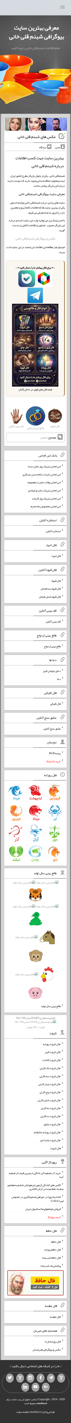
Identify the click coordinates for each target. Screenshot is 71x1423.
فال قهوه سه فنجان (51, 588)
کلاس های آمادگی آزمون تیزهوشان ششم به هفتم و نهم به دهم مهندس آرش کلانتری (35, 1187)
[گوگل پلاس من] (46, 1387)
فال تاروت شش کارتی (49, 1100)
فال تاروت (55, 1148)
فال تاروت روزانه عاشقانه (47, 1132)
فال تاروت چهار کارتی (49, 1084)
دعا (59, 679)
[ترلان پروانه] (35, 125)
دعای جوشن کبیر (52, 671)
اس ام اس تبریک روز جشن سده (44, 466)
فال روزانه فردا (53, 1341)
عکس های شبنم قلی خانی (37, 137)
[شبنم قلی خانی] (15, 125)
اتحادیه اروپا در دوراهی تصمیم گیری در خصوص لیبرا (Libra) (37, 1199)
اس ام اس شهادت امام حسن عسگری (41, 474)
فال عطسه (55, 1316)
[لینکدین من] (25, 1387)
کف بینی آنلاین (53, 621)
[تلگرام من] (51, 1378)
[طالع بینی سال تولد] (35, 939)
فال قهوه (56, 580)
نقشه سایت (22, 1412)
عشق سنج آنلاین (52, 728)
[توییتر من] (10, 1378)
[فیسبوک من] (41, 1378)
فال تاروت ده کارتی (50, 1116)
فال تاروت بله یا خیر (50, 1140)
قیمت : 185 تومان (35, 1022)
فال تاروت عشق (52, 1124)
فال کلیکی (55, 703)
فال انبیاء (56, 556)
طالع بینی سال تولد (51, 1006)
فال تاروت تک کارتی (50, 1068)
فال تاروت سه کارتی (50, 1076)
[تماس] (20, 1378)
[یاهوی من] (61, 1378)
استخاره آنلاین (53, 531)
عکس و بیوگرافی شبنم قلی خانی (35, 238)
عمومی (44, 437)
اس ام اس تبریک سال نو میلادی (44, 490)
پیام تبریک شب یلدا (50, 1265)
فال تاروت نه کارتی (51, 1108)
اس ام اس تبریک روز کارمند (46, 498)
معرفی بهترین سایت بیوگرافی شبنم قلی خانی (36, 32)
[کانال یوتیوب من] (35, 1387)
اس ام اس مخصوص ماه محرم (46, 506)
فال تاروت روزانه (52, 1044)
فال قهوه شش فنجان (50, 596)
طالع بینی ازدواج (52, 646)
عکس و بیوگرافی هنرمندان (47, 1349)
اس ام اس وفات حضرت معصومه (44, 482)
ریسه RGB (55, 753)
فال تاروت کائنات (51, 1060)
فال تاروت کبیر (53, 1052)
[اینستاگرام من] (30, 1378)
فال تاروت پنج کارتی (50, 1092)
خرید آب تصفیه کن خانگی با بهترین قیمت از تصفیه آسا (36, 1175)
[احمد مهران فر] (56, 125)
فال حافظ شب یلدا (51, 1257)
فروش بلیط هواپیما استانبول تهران (43, 1209)
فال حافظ (56, 1241)
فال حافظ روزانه (52, 1249)
